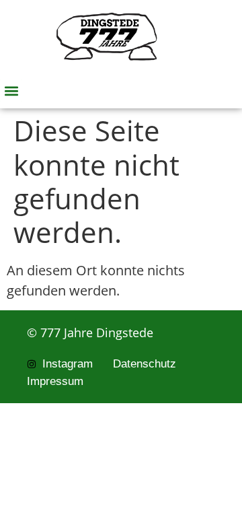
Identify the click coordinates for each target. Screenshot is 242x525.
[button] (11, 90)
